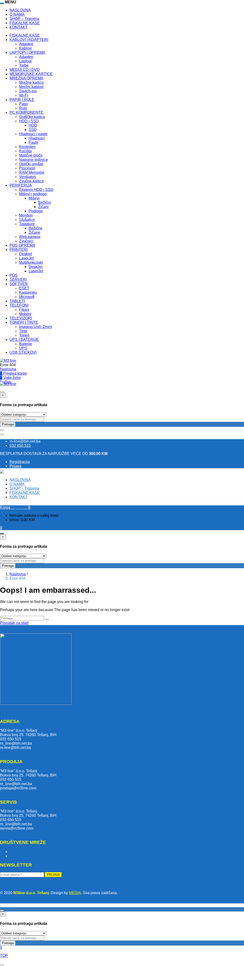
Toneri (24, 335)
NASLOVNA (20, 10)
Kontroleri (27, 147)
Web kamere (30, 237)
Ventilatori (27, 177)
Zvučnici (26, 241)
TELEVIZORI (21, 318)
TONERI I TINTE (24, 322)
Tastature (27, 224)
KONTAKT (19, 27)
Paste (33, 142)
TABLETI (17, 301)
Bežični (44, 202)
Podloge (36, 211)
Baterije (25, 344)
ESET (24, 288)
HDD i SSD (29, 121)
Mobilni (25, 314)
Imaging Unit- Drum (35, 327)
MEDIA (75, 893)
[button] (15, 507)
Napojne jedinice (33, 160)
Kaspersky (28, 292)
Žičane (34, 232)
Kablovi (25, 48)
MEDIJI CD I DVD (25, 70)
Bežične (35, 228)
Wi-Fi (23, 95)
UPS (23, 348)
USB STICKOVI (23, 352)
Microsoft (26, 297)
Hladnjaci (37, 138)
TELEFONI (19, 305)
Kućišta (25, 151)
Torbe (24, 65)
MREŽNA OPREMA (26, 78)
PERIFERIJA (21, 185)
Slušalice (27, 220)
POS (14, 275)
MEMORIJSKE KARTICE (31, 74)
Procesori (27, 168)
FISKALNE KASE (25, 23)
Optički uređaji (31, 164)
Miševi (34, 198)
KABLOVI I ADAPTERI (29, 40)
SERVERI (18, 280)
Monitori (26, 215)
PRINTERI (19, 250)
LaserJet (26, 258)
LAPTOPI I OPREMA (27, 52)
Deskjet (25, 254)
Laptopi (25, 61)
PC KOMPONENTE (26, 112)
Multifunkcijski (31, 262)
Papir (23, 104)
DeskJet (35, 267)
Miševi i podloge (33, 194)
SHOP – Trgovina (24, 19)
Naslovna (8, 369)
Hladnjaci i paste (33, 134)
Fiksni (24, 310)
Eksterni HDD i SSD (36, 190)
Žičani (43, 207)
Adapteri (26, 44)
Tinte (23, 331)
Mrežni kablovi (31, 87)
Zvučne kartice (31, 181)
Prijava (15, 466)
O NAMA (17, 14)
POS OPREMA (22, 245)
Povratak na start (14, 623)
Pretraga (8, 424)
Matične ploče (31, 155)
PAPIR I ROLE (22, 100)
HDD (33, 125)
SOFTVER (19, 284)
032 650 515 (20, 445)
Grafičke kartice (32, 117)
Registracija (20, 462)
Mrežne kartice (31, 82)
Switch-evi (28, 91)
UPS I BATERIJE (24, 340)
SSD (33, 130)
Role (23, 108)
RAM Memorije (31, 172)
